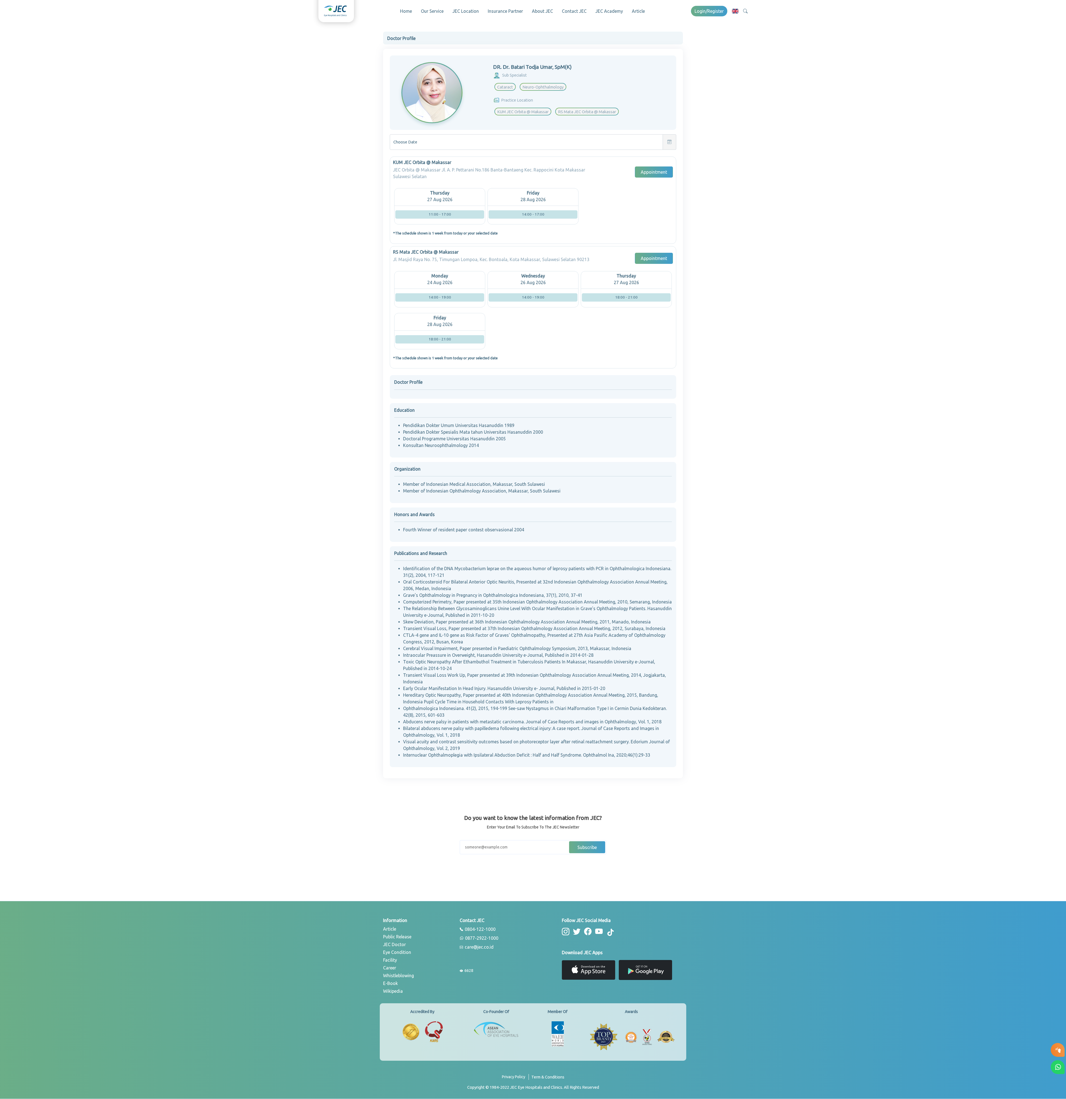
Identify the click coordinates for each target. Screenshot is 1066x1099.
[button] (735, 11)
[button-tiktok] (611, 932)
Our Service (432, 11)
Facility (390, 960)
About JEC (542, 11)
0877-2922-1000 (481, 938)
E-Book (390, 983)
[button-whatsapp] (1058, 1067)
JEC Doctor (394, 944)
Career (389, 968)
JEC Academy (609, 11)
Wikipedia (393, 991)
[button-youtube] (599, 931)
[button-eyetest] (1058, 1050)
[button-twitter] (576, 931)
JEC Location (465, 11)
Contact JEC (574, 11)
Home (406, 11)
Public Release (397, 937)
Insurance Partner (505, 11)
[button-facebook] (588, 931)
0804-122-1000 (480, 929)
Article (638, 11)
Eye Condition (397, 952)
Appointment (654, 172)
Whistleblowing (398, 975)
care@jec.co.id (479, 947)
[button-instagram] (565, 931)
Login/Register (709, 11)
